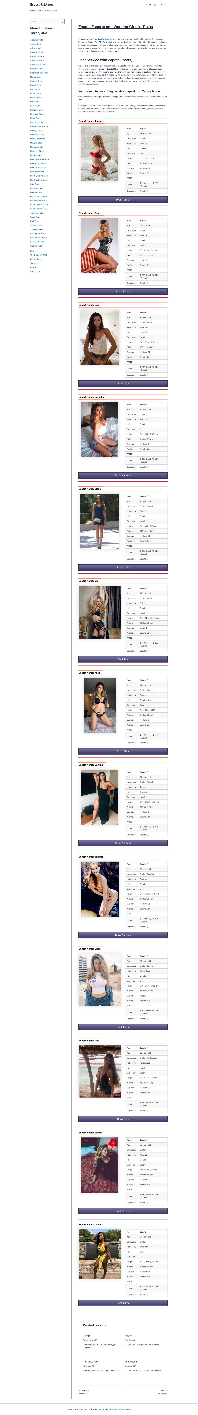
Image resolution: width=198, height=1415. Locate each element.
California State (37, 56)
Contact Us (35, 271)
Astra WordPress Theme (120, 1409)
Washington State (37, 233)
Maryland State (36, 122)
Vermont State (36, 225)
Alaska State (35, 44)
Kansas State (35, 106)
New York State (37, 172)
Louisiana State (37, 114)
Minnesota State (37, 134)
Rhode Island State (38, 200)
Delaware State (37, 69)
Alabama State (36, 40)
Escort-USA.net (41, 4)
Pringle (87, 1335)
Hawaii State (35, 85)
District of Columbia (39, 73)
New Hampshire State (39, 159)
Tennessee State (37, 213)
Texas (46, 10)
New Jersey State (38, 163)
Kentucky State (36, 110)
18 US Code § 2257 (38, 255)
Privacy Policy (36, 259)
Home (32, 10)
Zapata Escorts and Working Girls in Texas (115, 26)
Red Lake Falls (91, 1361)
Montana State (36, 147)
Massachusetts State (39, 126)
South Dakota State (38, 209)
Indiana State (36, 97)
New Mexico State (38, 167)
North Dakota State (38, 180)
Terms (33, 263)
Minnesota (87, 1366)
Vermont (132, 1340)
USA (162, 4)
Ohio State (34, 184)
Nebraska (128, 1366)
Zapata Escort (104, 39)
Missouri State (36, 143)
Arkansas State (36, 52)
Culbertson (130, 1361)
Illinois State (35, 93)
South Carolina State (39, 204)
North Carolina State (39, 176)
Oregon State (36, 192)
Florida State (35, 77)
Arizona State (36, 48)
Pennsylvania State (38, 196)
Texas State (35, 217)
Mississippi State (37, 139)
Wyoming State (37, 246)
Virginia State (36, 229)
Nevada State (36, 155)
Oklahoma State (37, 188)
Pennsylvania (88, 1340)
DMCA (33, 267)
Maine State (35, 118)
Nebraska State (37, 151)
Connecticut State (38, 64)
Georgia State (36, 81)
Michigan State (36, 130)
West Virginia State (38, 237)
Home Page (151, 4)
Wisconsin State (37, 242)
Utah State (35, 221)
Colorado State (37, 60)
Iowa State (35, 101)
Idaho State (35, 89)
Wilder (128, 1335)
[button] (165, 4)
